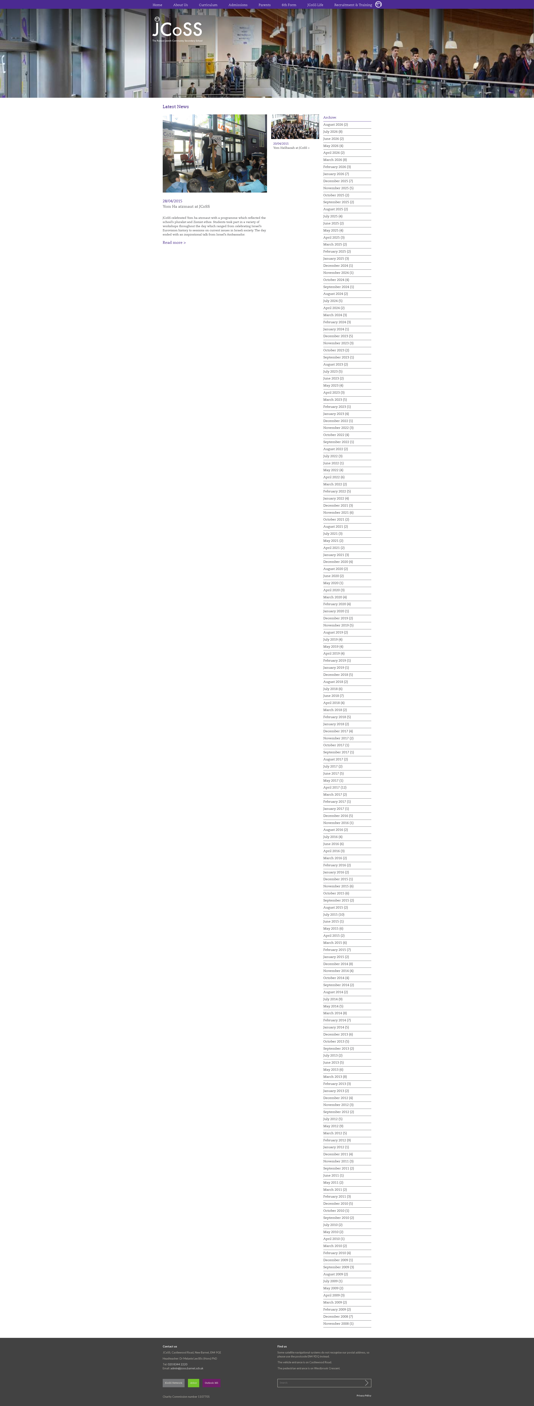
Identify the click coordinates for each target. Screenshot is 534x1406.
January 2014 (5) (336, 1027)
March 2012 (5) (335, 1133)
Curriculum (208, 5)
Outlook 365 (211, 1383)
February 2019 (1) (337, 660)
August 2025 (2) (335, 209)
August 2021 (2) (335, 526)
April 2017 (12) (334, 787)
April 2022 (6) (334, 477)
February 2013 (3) (337, 1084)
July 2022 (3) (333, 456)
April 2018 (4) (334, 703)
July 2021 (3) (333, 534)
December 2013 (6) (338, 1034)
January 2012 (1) (336, 1147)
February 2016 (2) (337, 865)
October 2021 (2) (336, 519)
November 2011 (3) (338, 1161)
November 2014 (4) (338, 971)
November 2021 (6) (338, 513)
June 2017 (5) (333, 773)
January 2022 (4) (336, 498)
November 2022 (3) (338, 428)
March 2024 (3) (335, 315)
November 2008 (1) (338, 1324)
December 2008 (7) (338, 1316)
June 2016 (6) (333, 844)
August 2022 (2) (335, 449)
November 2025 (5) (338, 188)
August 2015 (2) (335, 907)
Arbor (193, 1383)
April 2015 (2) (334, 936)
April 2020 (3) (334, 590)
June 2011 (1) (333, 1175)
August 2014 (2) (335, 992)
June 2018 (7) (333, 696)
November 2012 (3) (338, 1105)
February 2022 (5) (337, 491)
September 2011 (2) (338, 1168)
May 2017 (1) (333, 781)
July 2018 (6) (333, 689)
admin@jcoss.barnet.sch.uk (186, 1368)
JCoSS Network (173, 1383)
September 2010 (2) (338, 1218)
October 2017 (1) (336, 745)
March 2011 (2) (335, 1190)
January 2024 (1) (336, 329)
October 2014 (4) (336, 978)
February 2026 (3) (337, 167)
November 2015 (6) (338, 886)
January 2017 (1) (336, 809)
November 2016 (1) (338, 823)
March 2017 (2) (335, 794)
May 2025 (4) (333, 230)
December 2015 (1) (338, 879)
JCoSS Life (315, 5)
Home (157, 5)
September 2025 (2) (338, 202)
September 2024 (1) (338, 287)
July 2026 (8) (333, 132)
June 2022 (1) (333, 463)
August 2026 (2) (335, 124)
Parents (265, 5)
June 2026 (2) (333, 139)
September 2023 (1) (338, 357)
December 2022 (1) (338, 421)
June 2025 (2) (333, 223)
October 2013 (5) (336, 1041)
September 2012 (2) (338, 1112)
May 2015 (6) (333, 928)
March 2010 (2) (335, 1246)
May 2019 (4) (333, 647)
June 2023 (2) (333, 378)
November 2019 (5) (338, 625)
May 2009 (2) (333, 1288)
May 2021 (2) (333, 541)
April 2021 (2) (334, 548)
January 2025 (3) (336, 258)
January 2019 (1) (336, 668)
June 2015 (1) (333, 921)
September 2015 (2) (338, 900)
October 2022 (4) (336, 435)
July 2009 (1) (333, 1281)
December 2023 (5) (338, 336)
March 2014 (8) (335, 1013)
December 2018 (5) (338, 675)
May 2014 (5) (333, 1006)
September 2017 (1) (338, 752)
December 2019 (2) (338, 618)
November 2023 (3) (338, 343)
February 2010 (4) (337, 1253)
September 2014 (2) (338, 985)
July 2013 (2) (333, 1055)
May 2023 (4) (333, 385)
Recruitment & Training (353, 5)
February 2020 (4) (337, 604)
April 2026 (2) (334, 153)
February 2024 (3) (337, 322)
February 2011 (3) (337, 1196)
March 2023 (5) (335, 400)
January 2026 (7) (336, 174)
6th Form (289, 5)
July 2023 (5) (333, 371)
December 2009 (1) (338, 1260)
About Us (180, 5)
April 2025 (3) (334, 237)
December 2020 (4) (338, 562)
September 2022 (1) (338, 442)
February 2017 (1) (337, 802)
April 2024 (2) (334, 308)
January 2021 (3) (336, 555)
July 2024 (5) (333, 301)
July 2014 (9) (333, 999)
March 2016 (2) (335, 858)
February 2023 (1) (337, 407)
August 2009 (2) (335, 1274)
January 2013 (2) (336, 1091)
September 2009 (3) (338, 1267)
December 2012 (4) (338, 1098)
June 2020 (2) (333, 576)
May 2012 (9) (333, 1126)
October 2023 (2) (336, 350)
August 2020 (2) (335, 569)
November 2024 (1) (338, 273)
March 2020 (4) (335, 597)
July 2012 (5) (333, 1119)
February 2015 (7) (337, 950)
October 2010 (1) (336, 1211)
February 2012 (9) (337, 1140)
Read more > (174, 243)
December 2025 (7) (338, 181)
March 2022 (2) (335, 484)
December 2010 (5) (338, 1204)
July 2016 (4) (333, 837)
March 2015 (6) (335, 943)
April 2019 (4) (334, 653)
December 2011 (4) (338, 1154)
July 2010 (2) (333, 1225)
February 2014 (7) (337, 1020)
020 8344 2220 (177, 1364)
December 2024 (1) (338, 266)
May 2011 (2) (333, 1182)
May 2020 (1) (333, 583)
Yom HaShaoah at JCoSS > (291, 147)
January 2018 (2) (336, 724)
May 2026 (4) (333, 146)
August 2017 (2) (335, 759)
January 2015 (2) (336, 957)
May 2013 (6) (333, 1070)
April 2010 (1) (334, 1239)
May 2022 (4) (333, 470)
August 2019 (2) (335, 632)
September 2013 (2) (338, 1048)
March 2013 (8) (335, 1077)
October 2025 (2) (336, 195)
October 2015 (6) (336, 893)
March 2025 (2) (335, 244)
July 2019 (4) (333, 639)
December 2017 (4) (338, 731)
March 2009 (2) (335, 1302)
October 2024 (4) (336, 280)
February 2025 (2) (337, 251)
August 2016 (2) (335, 830)
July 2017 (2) (333, 766)
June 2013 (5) (333, 1062)
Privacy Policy (364, 1395)
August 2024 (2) (335, 294)
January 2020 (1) (336, 611)
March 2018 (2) (335, 710)
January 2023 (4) (336, 414)
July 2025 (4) (333, 216)
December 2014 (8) (338, 964)
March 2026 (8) (335, 160)
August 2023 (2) (335, 364)
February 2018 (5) (337, 717)
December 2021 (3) (338, 505)
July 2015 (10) (333, 914)
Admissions (238, 5)
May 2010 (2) (333, 1232)
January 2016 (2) (336, 872)
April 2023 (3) (334, 392)
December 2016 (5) (338, 816)
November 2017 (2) (338, 738)
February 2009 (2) (337, 1309)
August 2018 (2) (335, 682)
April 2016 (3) (334, 851)
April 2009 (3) (334, 1295)
